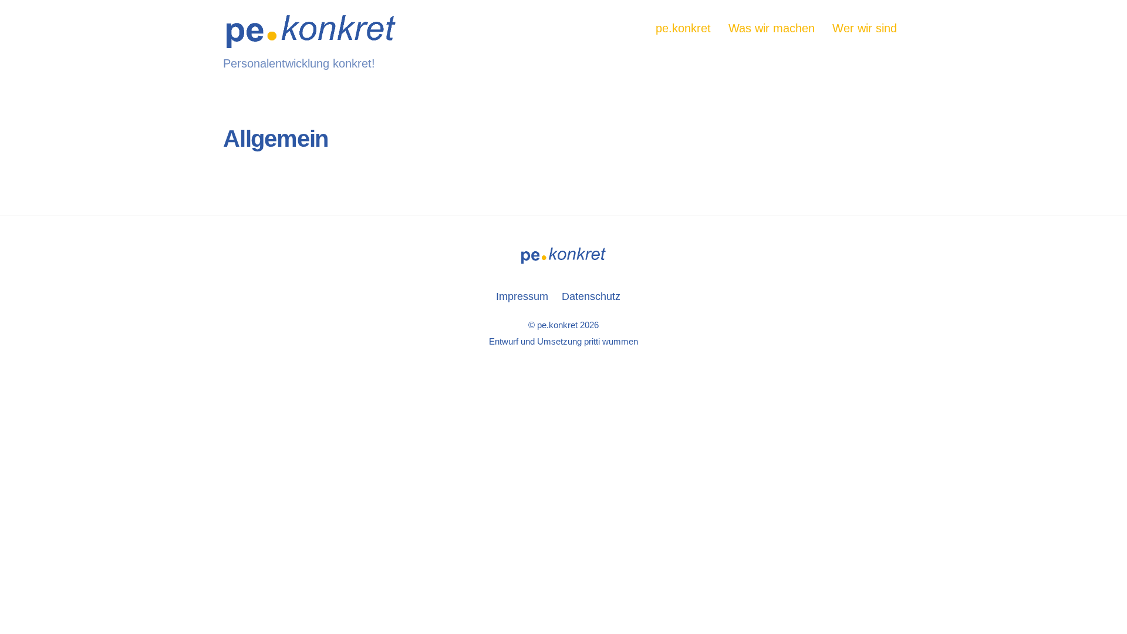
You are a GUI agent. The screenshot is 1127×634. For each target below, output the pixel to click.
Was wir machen (771, 28)
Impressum (522, 296)
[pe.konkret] (311, 42)
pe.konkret (683, 28)
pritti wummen (611, 341)
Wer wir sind (864, 28)
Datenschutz (591, 296)
